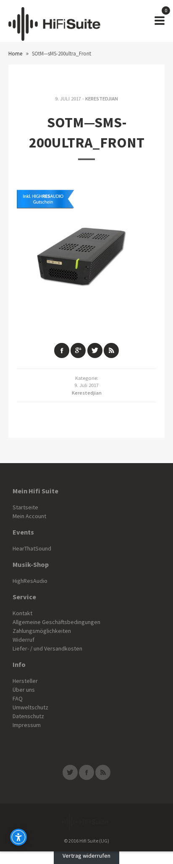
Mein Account (29, 516)
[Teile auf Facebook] (61, 350)
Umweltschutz (30, 707)
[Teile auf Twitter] (94, 350)
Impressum (27, 725)
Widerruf (23, 639)
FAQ (18, 698)
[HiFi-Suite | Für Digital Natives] (54, 21)
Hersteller (25, 681)
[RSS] (102, 772)
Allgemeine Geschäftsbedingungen (56, 622)
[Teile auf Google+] (78, 350)
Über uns (24, 689)
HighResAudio (30, 581)
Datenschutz (28, 716)
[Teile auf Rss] (111, 350)
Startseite (25, 507)
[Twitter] (70, 772)
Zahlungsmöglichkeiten (42, 631)
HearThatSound (32, 548)
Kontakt (22, 613)
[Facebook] (86, 772)
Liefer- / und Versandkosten (47, 648)
